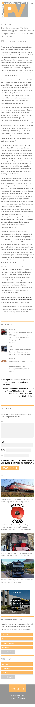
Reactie (4, 421)
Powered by (14, 698)
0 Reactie (12, 41)
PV (6, 41)
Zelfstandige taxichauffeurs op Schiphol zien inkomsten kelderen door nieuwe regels (21, 351)
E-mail (3, 450)
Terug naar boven (17, 689)
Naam (3, 442)
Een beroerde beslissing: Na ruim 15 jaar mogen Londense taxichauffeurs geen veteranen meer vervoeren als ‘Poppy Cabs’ (16, 527)
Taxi (9, 24)
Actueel (4, 24)
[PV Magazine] (15, 17)
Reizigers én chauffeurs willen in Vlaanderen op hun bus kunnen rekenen (15, 382)
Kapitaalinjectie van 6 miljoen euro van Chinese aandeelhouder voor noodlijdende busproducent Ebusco (20, 366)
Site (2, 455)
